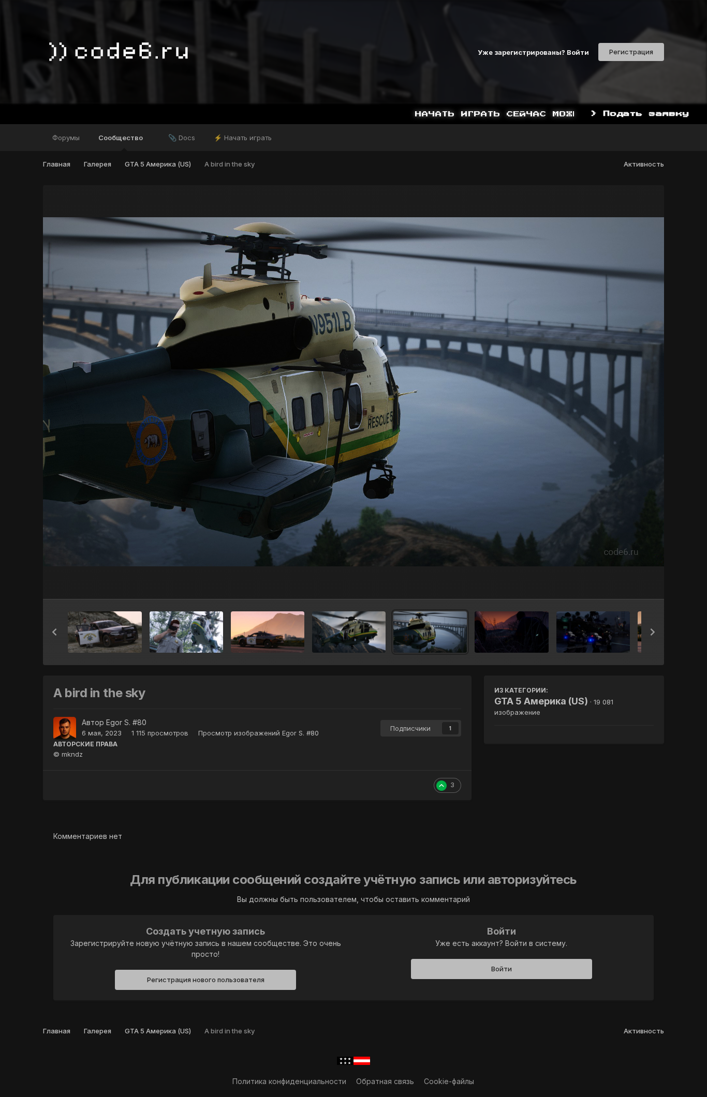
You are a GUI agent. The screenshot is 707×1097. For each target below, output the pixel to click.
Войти (501, 969)
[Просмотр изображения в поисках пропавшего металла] (104, 632)
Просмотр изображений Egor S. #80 (258, 733)
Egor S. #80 (126, 722)
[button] (54, 632)
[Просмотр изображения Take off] (186, 632)
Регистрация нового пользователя (205, 979)
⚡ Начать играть (243, 137)
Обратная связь (385, 1081)
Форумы (66, 137)
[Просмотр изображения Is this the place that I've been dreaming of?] (593, 632)
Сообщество (121, 137)
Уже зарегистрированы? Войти (533, 52)
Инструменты (617, 580)
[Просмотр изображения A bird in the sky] (430, 632)
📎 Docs (181, 137)
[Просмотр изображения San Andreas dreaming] (267, 632)
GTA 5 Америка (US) (541, 701)
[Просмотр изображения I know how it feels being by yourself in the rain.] (511, 632)
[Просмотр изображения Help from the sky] (349, 632)
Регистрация (631, 52)
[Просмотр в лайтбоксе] (353, 391)
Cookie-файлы (449, 1081)
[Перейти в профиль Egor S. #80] (64, 728)
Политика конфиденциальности (289, 1081)
